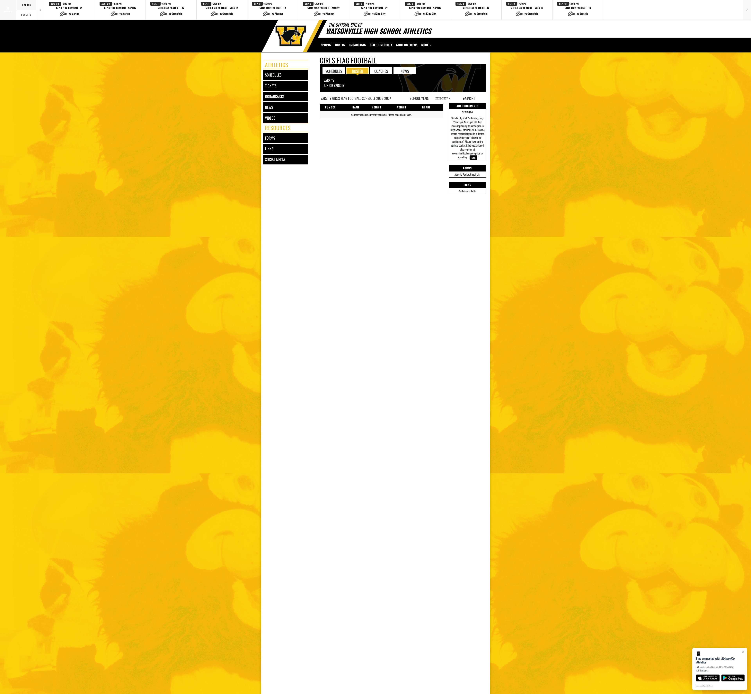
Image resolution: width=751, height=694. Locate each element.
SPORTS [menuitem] (326, 44)
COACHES (381, 71)
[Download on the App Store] (708, 677)
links (269, 149)
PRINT (470, 98)
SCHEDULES (333, 71)
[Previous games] (40, 10)
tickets (270, 85)
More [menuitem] (425, 44)
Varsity (329, 80)
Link (473, 157)
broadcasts (274, 96)
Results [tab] (26, 14)
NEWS (405, 71)
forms (270, 138)
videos (270, 118)
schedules (273, 75)
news (269, 107)
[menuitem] (340, 45)
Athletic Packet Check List (467, 174)
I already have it (704, 685)
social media (275, 159)
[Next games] (747, 10)
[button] (69, 10)
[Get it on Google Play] (733, 677)
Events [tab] (26, 4)
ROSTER (357, 71)
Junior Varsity (334, 85)
